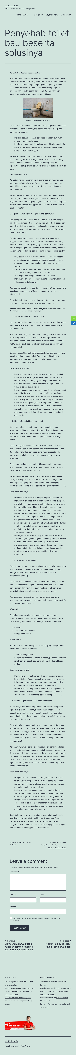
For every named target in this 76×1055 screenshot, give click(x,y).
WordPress (25, 1046)
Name (13, 895)
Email (42, 895)
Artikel (26, 15)
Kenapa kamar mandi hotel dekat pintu (20, 988)
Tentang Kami (37, 15)
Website (13, 907)
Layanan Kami (52, 15)
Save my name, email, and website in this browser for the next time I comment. (37, 919)
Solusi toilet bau (60, 847)
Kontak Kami (66, 15)
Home (18, 15)
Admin (14, 845)
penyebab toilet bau (51, 566)
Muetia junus (45, 988)
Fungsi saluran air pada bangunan (18, 998)
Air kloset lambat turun (62, 988)
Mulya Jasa (11, 5)
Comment (14, 872)
